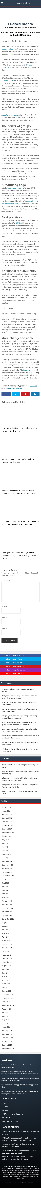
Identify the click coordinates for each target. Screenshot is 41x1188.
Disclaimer (5, 1110)
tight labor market (15, 188)
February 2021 (7, 987)
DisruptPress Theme (28, 1182)
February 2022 (7, 944)
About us (4, 1107)
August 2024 (6, 836)
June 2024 (5, 843)
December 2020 (7, 994)
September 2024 (8, 832)
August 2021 (6, 966)
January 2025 (7, 818)
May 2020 (5, 1020)
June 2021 (5, 973)
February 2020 (7, 1030)
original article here (15, 388)
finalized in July (7, 81)
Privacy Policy (6, 1117)
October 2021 (7, 959)
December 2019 (7, 1038)
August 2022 (6, 923)
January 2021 (7, 991)
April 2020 (5, 1023)
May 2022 (5, 933)
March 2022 (6, 941)
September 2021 (8, 962)
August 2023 (6, 879)
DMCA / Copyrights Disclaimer (12, 1114)
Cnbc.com (33, 386)
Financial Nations (22, 3)
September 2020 (8, 1005)
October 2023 (7, 872)
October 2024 (7, 829)
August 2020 (6, 1009)
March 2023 (6, 897)
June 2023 (5, 886)
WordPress (16, 1182)
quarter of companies (11, 115)
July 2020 (5, 1012)
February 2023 (7, 901)
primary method (7, 49)
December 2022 (7, 908)
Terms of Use (32, 1176)
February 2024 (7, 858)
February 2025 (7, 814)
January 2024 (7, 861)
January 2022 (7, 948)
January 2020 (7, 1034)
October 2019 (7, 1045)
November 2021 (7, 955)
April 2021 (5, 980)
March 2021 (6, 984)
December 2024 (7, 822)
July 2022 (5, 926)
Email (4, 617)
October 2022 (7, 915)
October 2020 (7, 1002)
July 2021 (5, 969)
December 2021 (7, 951)
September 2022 (8, 919)
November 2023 (7, 868)
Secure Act (27, 370)
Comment (5, 581)
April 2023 (5, 894)
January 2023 (7, 904)
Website (4, 628)
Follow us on (14, 655)
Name (4, 607)
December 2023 (7, 865)
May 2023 (5, 890)
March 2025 (6, 811)
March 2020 (6, 1027)
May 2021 (5, 976)
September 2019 (8, 1048)
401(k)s (18, 223)
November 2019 (7, 1041)
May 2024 (5, 847)
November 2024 (7, 825)
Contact (4, 1103)
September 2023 (8, 876)
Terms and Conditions (9, 1121)
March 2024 (6, 854)
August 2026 (6, 807)
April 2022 (5, 937)
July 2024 (5, 840)
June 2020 (5, 1016)
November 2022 (7, 912)
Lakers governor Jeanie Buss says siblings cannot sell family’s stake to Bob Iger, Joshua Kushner (19, 555)
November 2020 (7, 998)
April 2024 (5, 850)
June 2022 (5, 930)
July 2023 (5, 883)
